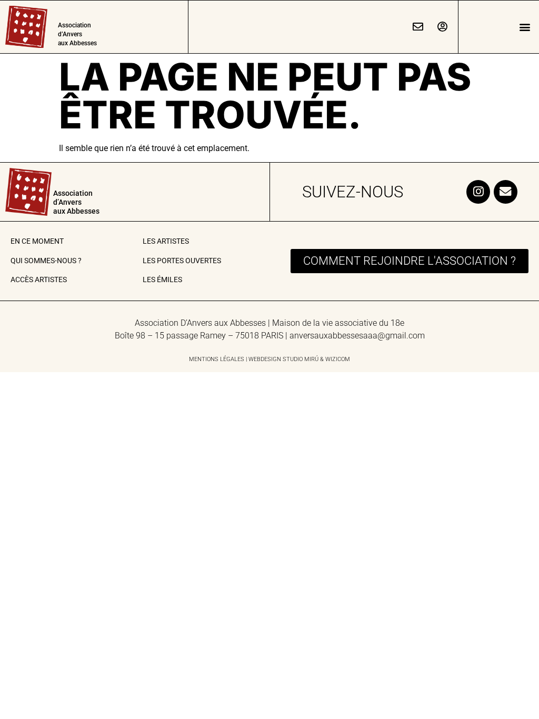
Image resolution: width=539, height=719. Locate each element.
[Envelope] (505, 192)
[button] (525, 27)
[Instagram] (478, 192)
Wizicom (337, 359)
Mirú (311, 359)
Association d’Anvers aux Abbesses (77, 34)
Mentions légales (216, 359)
